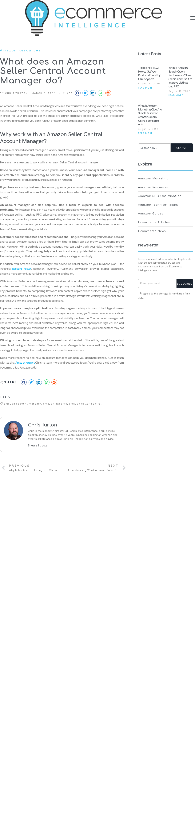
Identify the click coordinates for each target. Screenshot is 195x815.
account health (21, 269)
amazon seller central (85, 403)
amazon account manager (22, 403)
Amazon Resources (20, 50)
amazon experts (55, 403)
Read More (145, 88)
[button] (192, 18)
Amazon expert (24, 363)
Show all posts (37, 445)
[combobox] (154, 147)
